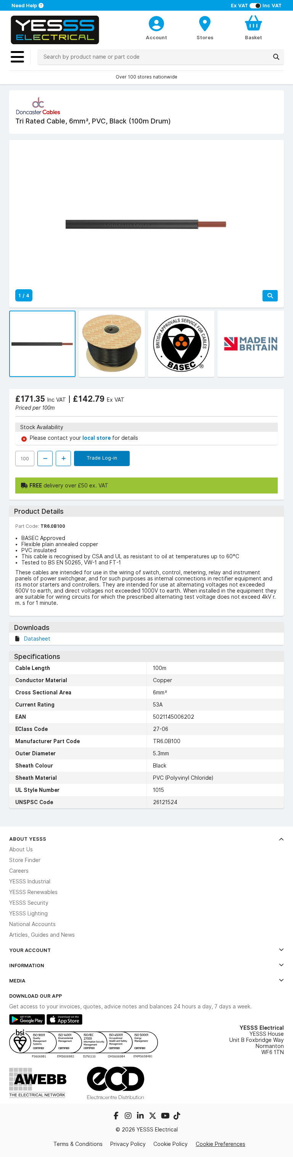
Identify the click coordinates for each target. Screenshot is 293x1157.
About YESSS (27, 839)
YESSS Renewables (33, 892)
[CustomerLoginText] (156, 22)
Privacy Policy (128, 1144)
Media (17, 981)
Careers (19, 871)
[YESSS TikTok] (177, 1117)
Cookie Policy (170, 1144)
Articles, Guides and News (42, 935)
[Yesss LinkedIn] (141, 1117)
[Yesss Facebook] (117, 1117)
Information (26, 965)
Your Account (30, 950)
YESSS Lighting (28, 913)
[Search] (276, 56)
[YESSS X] (153, 1117)
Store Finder (24, 860)
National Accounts (32, 924)
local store (97, 438)
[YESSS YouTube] (165, 1117)
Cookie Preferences (220, 1144)
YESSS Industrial (29, 881)
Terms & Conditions (78, 1144)
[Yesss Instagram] (129, 1117)
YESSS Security (28, 903)
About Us (21, 849)
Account (156, 37)
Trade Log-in (102, 458)
